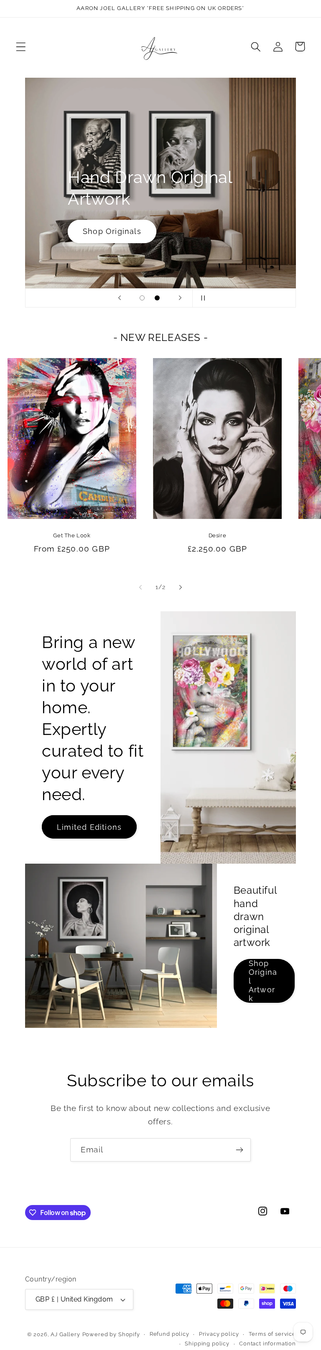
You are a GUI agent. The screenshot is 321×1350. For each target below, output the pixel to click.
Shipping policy (207, 1343)
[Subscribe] (239, 1150)
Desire (218, 535)
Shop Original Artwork (263, 981)
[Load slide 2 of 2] (157, 297)
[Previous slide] (119, 298)
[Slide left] (140, 587)
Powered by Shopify (111, 1334)
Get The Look (71, 535)
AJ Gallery (65, 1334)
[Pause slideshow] (201, 298)
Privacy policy (219, 1334)
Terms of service (272, 1334)
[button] (21, 47)
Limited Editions (89, 827)
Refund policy (169, 1334)
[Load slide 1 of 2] (142, 297)
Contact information (267, 1343)
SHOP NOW (106, 231)
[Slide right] (180, 587)
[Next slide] (180, 298)
